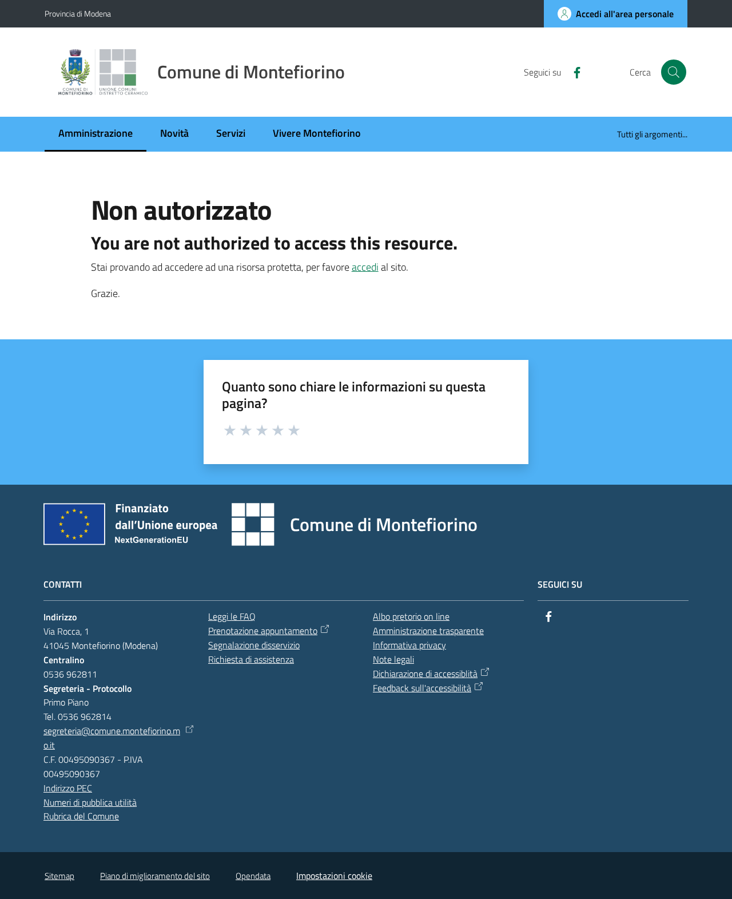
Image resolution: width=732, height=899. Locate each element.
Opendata (253, 875)
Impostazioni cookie (334, 875)
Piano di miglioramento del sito (155, 875)
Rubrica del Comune (81, 816)
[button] (673, 72)
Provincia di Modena (78, 13)
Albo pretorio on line (411, 616)
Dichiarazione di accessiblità (425, 673)
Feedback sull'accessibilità (422, 688)
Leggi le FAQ (232, 616)
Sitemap (59, 875)
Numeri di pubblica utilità (90, 802)
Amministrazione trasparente (428, 630)
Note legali (393, 659)
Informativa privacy (409, 645)
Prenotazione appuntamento (262, 630)
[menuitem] (95, 134)
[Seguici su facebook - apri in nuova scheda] (572, 71)
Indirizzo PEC (67, 788)
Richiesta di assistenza (251, 659)
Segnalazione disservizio (254, 645)
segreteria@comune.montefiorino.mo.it (111, 738)
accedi (365, 267)
